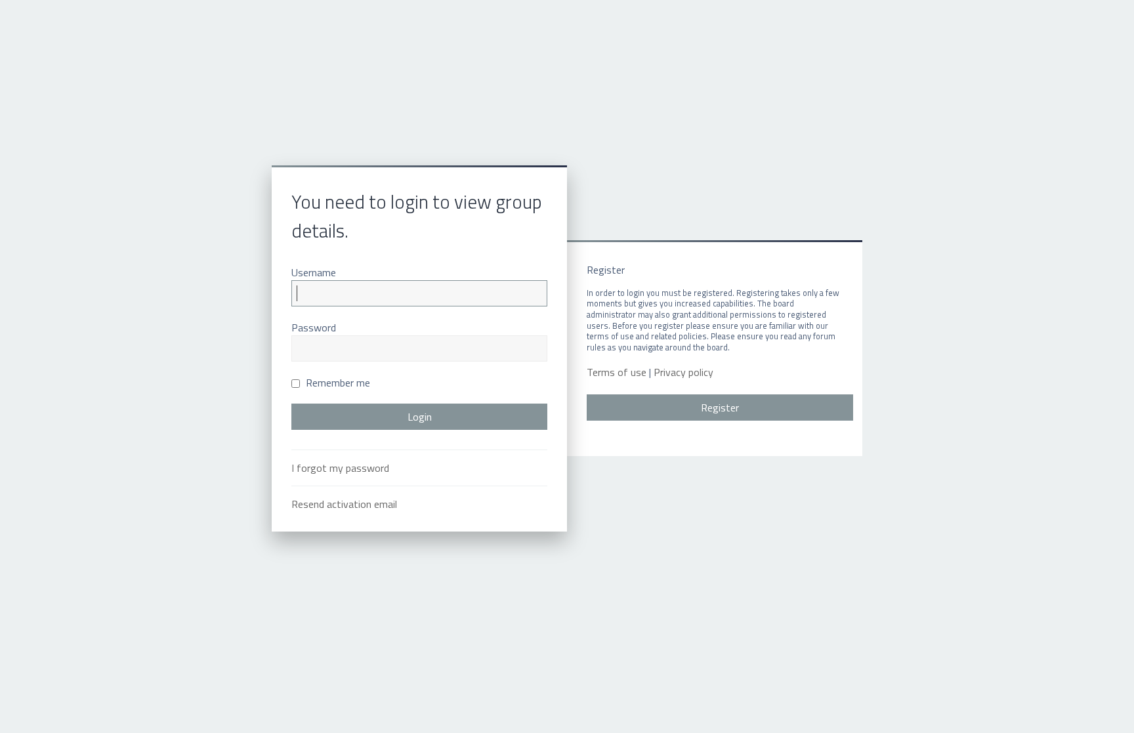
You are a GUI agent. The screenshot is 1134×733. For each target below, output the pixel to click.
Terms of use (616, 372)
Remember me (336, 382)
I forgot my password (340, 468)
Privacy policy (683, 372)
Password (313, 327)
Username (313, 272)
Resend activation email (344, 504)
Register (720, 407)
